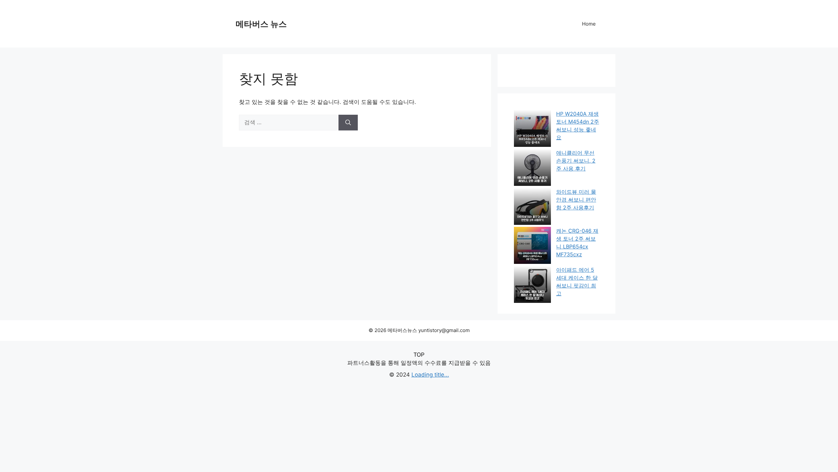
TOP (419, 354)
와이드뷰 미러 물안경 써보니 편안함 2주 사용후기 (576, 199)
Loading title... (430, 374)
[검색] (348, 122)
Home (589, 24)
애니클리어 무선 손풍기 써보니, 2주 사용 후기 (575, 160)
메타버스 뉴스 (261, 24)
